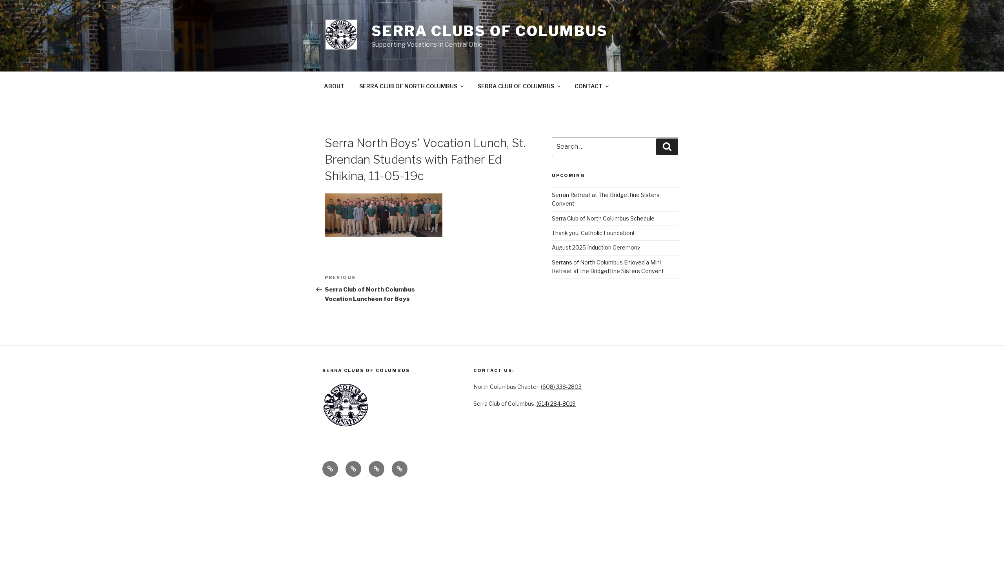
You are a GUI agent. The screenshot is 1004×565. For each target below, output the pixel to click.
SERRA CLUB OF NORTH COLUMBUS (408, 86)
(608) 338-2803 (561, 386)
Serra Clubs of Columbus (489, 31)
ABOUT (334, 86)
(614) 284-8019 (556, 403)
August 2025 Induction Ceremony (596, 247)
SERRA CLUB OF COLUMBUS (516, 86)
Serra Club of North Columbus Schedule (603, 218)
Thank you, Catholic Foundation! (593, 233)
